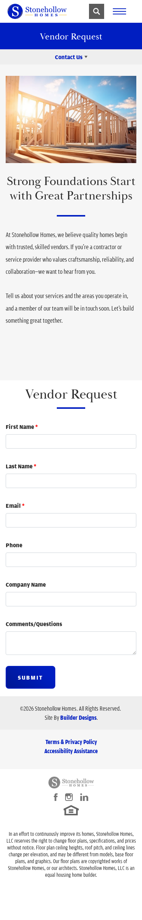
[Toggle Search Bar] (96, 11)
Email (15, 505)
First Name (22, 426)
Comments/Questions (34, 624)
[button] (96, 11)
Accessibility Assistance (71, 751)
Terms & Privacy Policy (71, 742)
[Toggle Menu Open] (119, 11)
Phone (14, 545)
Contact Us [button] (69, 57)
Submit (30, 677)
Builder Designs (78, 717)
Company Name (26, 584)
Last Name (21, 466)
